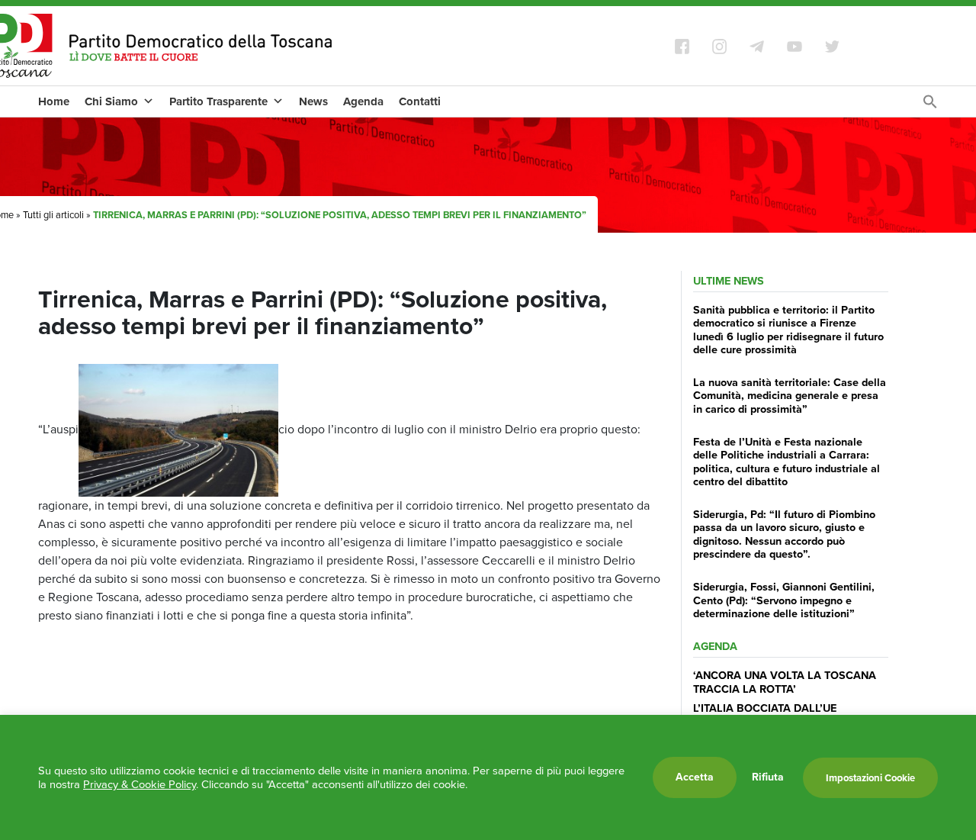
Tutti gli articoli (53, 215)
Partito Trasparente (218, 101)
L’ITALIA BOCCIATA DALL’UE (764, 708)
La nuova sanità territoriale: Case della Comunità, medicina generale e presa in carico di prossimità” (789, 395)
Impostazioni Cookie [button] (870, 778)
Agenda (363, 101)
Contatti (420, 101)
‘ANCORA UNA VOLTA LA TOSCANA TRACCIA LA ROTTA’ (784, 682)
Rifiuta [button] (768, 777)
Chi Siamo (111, 101)
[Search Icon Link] (930, 106)
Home (53, 101)
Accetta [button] (695, 777)
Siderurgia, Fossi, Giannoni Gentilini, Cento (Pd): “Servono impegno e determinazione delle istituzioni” (784, 600)
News (313, 101)
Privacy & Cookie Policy (139, 784)
